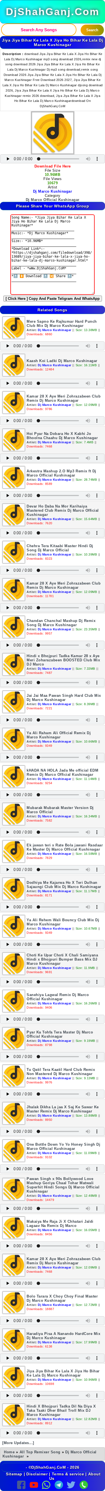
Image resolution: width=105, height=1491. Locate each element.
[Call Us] (83, 1484)
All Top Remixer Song (40, 1452)
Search (92, 30)
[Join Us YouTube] (33, 1484)
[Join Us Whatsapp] (46, 1484)
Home (9, 1452)
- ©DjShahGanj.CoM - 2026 (53, 1467)
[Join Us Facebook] (21, 1484)
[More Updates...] (18, 1443)
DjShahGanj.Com (52, 11)
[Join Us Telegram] (58, 1484)
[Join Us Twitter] (71, 1484)
